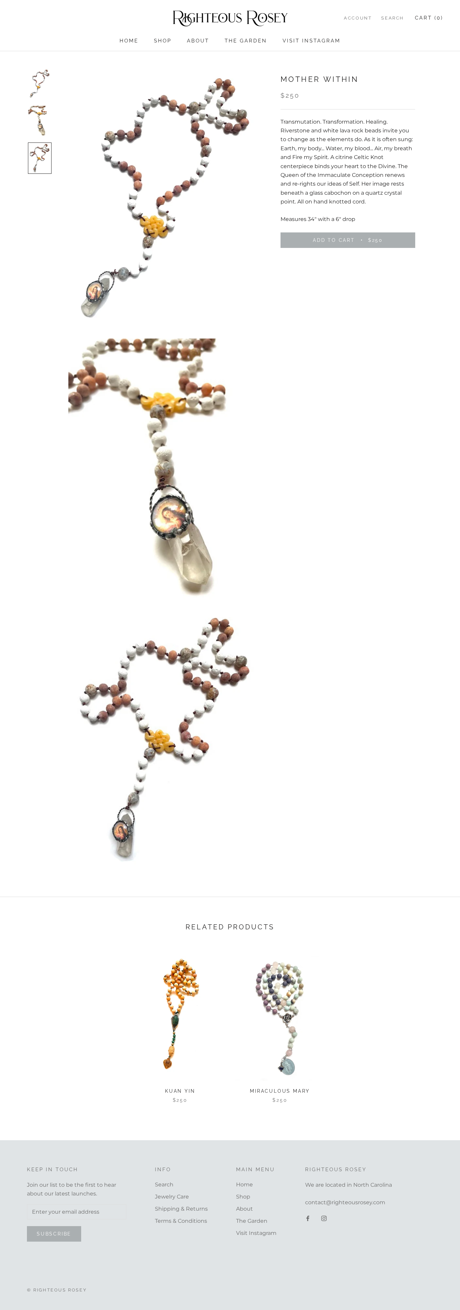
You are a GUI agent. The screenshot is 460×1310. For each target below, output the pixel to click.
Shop (162, 41)
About (198, 41)
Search (392, 18)
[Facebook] (307, 1218)
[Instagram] (324, 1218)
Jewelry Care (172, 1196)
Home (129, 41)
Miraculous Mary (280, 1091)
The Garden (246, 41)
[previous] (21, 1027)
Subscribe (54, 1234)
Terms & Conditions (181, 1221)
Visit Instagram (311, 41)
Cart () (429, 18)
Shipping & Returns (181, 1209)
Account (358, 18)
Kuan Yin (180, 1091)
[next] (439, 1027)
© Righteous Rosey (57, 1289)
